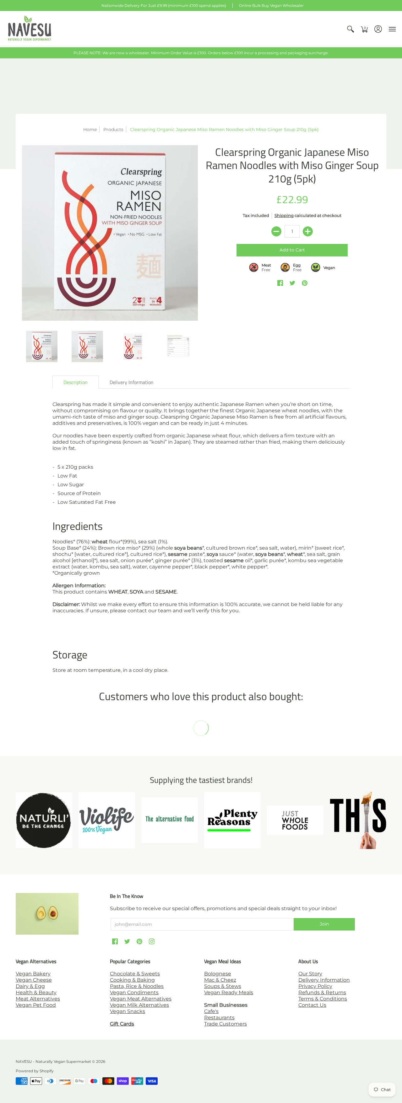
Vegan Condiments (134, 992)
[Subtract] (276, 231)
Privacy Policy (315, 986)
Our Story (310, 974)
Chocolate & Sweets (135, 974)
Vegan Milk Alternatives (139, 1005)
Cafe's (211, 1011)
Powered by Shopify (35, 1071)
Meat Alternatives (38, 999)
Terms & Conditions (322, 999)
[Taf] (169, 820)
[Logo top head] (358, 820)
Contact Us (312, 1005)
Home (90, 129)
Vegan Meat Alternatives (140, 999)
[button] (350, 29)
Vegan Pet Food (36, 1005)
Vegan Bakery (33, 974)
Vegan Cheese (34, 980)
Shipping (284, 215)
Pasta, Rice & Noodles (137, 986)
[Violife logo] (107, 820)
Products (113, 129)
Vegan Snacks (127, 1011)
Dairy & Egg (30, 986)
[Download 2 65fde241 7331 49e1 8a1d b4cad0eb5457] (232, 820)
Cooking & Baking (132, 980)
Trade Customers (225, 1024)
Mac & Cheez (220, 980)
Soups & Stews (222, 986)
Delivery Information (324, 980)
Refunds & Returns (322, 992)
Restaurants (219, 1018)
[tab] (75, 382)
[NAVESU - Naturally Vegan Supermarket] (29, 29)
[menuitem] (350, 29)
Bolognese (217, 974)
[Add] (308, 231)
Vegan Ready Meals (228, 992)
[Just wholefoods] (295, 820)
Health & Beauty (36, 992)
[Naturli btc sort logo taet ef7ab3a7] (44, 820)
